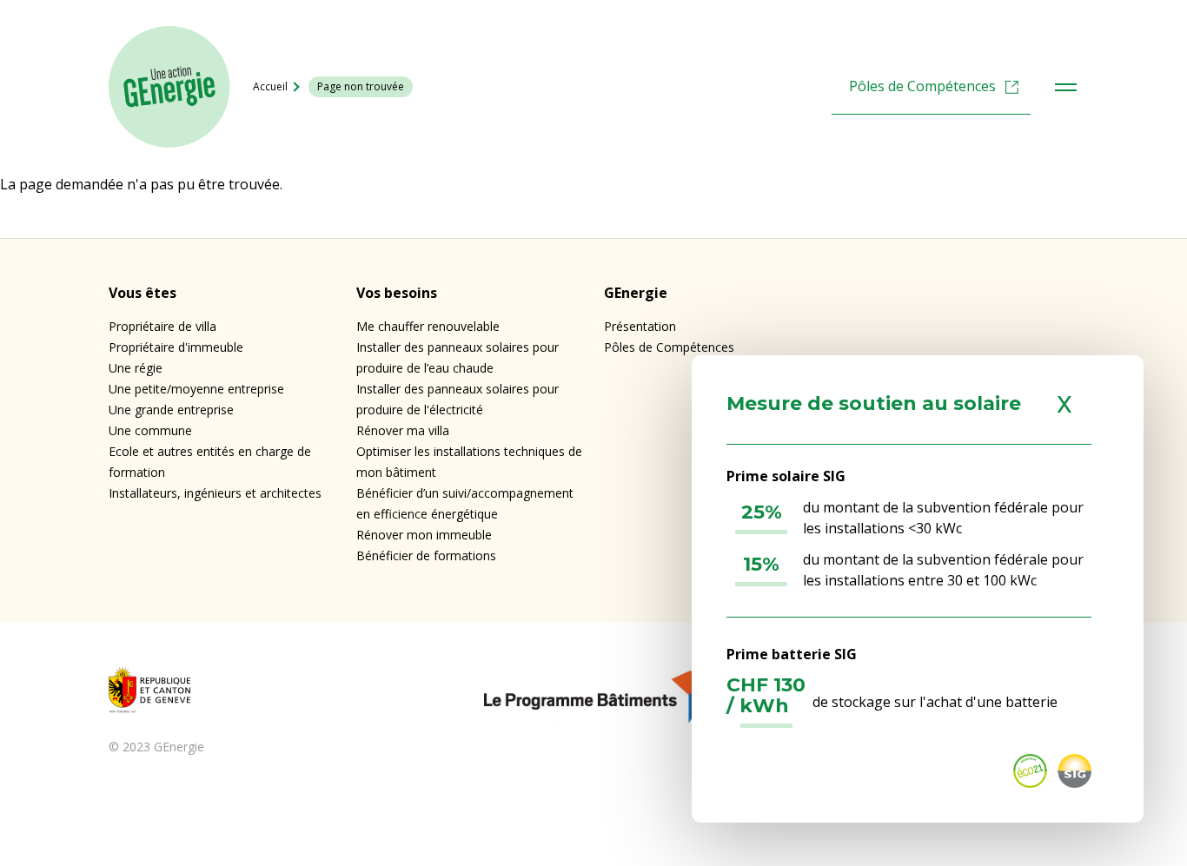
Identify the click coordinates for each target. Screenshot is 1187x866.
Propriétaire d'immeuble (176, 347)
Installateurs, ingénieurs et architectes (215, 493)
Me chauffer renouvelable (428, 326)
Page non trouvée (360, 86)
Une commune (150, 430)
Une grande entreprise (171, 409)
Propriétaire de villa (162, 326)
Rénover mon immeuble (424, 534)
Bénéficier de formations (426, 555)
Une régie (135, 368)
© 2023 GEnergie (156, 746)
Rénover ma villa (402, 430)
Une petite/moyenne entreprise (196, 388)
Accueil (270, 86)
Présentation (640, 326)
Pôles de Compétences (922, 86)
